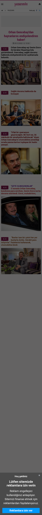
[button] (21, 510)
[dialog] (21, 494)
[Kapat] (39, 475)
